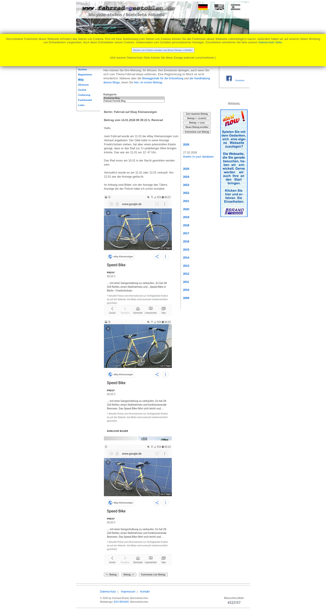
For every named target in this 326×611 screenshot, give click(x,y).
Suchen (82, 69)
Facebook (239, 80)
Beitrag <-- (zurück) (196, 118)
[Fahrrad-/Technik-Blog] (134, 101)
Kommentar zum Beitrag (153, 574)
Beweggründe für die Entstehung (162, 78)
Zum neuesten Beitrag (197, 114)
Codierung (84, 95)
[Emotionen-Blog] (134, 98)
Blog (81, 79)
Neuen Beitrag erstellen (196, 127)
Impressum (128, 591)
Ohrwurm (83, 84)
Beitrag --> (129, 574)
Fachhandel (85, 100)
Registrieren (85, 74)
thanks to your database (198, 156)
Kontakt (145, 591)
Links (81, 105)
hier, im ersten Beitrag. (148, 82)
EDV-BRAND (121, 601)
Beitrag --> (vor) (197, 122)
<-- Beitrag (111, 574)
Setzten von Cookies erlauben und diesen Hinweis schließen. (163, 50)
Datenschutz (108, 591)
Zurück (82, 89)
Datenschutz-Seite (270, 42)
